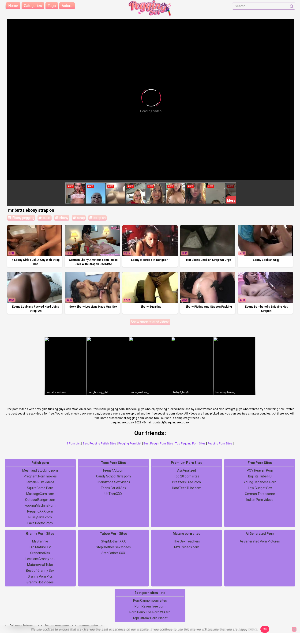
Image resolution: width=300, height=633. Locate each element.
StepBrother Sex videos (113, 547)
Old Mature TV (40, 547)
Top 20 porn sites (186, 476)
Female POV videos (40, 482)
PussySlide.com (40, 517)
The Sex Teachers (186, 541)
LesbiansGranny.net (40, 559)
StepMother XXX (113, 541)
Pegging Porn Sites (220, 443)
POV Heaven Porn (260, 470)
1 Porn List (74, 443)
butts (46, 218)
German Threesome (260, 494)
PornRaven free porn (150, 606)
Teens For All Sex (113, 488)
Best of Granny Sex (40, 570)
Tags (52, 6)
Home (13, 6)
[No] (294, 629)
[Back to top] (286, 612)
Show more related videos (150, 322)
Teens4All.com (113, 470)
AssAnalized (186, 470)
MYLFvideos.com (186, 547)
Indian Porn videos (259, 500)
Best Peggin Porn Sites (158, 443)
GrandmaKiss (40, 553)
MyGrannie (40, 541)
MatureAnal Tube (40, 565)
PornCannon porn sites (150, 600)
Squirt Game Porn (40, 488)
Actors (67, 6)
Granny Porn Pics (40, 576)
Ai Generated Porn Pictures (260, 541)
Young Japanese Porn (260, 482)
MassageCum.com (40, 494)
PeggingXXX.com (40, 511)
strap (80, 218)
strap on (99, 218)
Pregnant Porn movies (40, 476)
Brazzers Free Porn (186, 482)
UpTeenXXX (113, 494)
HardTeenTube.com (186, 488)
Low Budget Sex (260, 488)
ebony (63, 218)
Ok (265, 629)
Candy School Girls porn (113, 476)
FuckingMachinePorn (40, 505)
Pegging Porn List (129, 443)
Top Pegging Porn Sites (190, 443)
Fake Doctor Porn (40, 523)
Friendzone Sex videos (113, 482)
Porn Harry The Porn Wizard (149, 612)
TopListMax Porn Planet (150, 618)
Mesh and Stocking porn (40, 470)
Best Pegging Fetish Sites (99, 443)
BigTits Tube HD (260, 476)
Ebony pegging (23, 218)
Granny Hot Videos (40, 582)
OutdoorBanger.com (40, 500)
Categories (33, 6)
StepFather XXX (113, 553)
